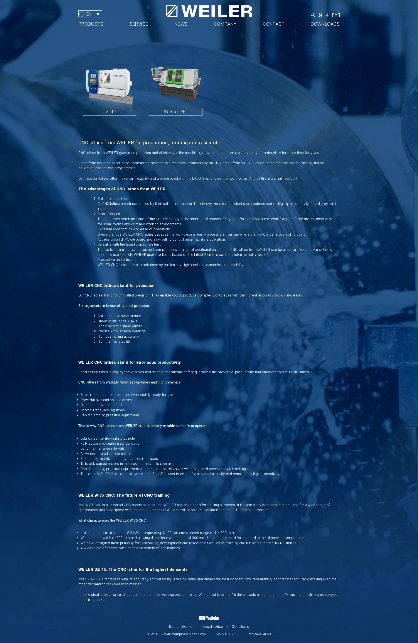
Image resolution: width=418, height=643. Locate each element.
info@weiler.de (259, 634)
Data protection (181, 627)
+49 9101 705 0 (228, 634)
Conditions (240, 627)
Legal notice (213, 627)
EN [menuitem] (89, 14)
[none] (105, 14)
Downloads (325, 24)
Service (139, 24)
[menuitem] (90, 14)
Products (90, 24)
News (181, 24)
